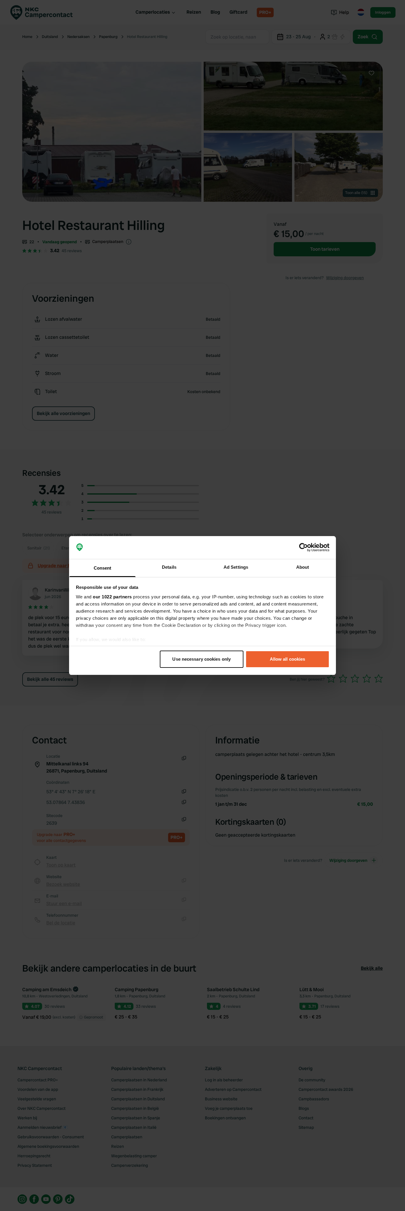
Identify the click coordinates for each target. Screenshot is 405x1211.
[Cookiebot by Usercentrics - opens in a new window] (303, 547)
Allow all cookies (287, 659)
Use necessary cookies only (201, 659)
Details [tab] (169, 567)
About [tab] (302, 567)
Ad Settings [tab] (236, 567)
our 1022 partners (112, 596)
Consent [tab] (102, 567)
